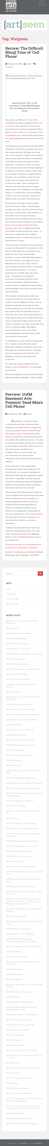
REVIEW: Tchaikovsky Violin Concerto (21, 846)
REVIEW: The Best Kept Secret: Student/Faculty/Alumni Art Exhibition (21, 940)
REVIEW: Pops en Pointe (16, 735)
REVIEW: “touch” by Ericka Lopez (19, 1078)
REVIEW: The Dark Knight (17, 674)
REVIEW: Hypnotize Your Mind (18, 1020)
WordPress (38, 1143)
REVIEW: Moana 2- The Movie (18, 929)
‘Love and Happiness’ (20, 367)
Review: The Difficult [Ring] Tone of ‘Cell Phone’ (24, 52)
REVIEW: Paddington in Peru (18, 664)
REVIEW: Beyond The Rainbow (18, 704)
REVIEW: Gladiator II (14, 979)
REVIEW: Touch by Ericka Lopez (19, 1118)
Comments (12, 599)
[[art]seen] (11, 3)
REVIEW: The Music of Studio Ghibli (21, 823)
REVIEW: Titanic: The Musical (18, 649)
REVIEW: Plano (12, 1083)
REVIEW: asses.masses (15, 659)
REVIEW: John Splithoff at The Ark (20, 740)
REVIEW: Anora (12, 1063)
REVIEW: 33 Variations (15, 1035)
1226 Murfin (23, 537)
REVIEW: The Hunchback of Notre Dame (22, 669)
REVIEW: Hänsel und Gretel (17, 1030)
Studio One (26, 534)
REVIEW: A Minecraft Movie (17, 643)
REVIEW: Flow (12, 818)
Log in (8, 588)
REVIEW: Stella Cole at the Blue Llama (21, 1050)
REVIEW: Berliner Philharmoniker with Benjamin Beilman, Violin (21, 1008)
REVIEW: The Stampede (16, 916)
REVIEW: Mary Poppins (15, 861)
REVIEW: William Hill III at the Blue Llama (22, 1068)
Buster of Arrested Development (19, 225)
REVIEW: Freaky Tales (15, 750)
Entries (11, 594)
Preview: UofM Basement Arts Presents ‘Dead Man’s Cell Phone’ (24, 400)
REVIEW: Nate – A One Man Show (20, 934)
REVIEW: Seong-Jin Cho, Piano (18, 755)
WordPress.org (12, 604)
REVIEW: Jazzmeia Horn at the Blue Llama (23, 788)
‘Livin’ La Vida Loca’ (19, 132)
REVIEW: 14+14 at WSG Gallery (19, 851)
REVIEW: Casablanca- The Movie (19, 801)
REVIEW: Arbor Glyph (15, 1113)
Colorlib (23, 1143)
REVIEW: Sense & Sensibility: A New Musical (24, 654)
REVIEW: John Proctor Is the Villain (20, 1025)
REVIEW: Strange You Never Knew (20, 745)
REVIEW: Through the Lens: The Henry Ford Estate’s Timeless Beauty (24, 1099)
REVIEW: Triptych (13, 692)
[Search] (40, 573)
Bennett (28, 64)
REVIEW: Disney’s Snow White (18, 633)
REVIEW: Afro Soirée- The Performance (22, 1014)
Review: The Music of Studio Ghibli (20, 709)
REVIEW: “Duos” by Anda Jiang (18, 1093)
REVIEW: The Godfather (16, 806)
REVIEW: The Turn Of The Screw (20, 730)
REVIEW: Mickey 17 (14, 760)
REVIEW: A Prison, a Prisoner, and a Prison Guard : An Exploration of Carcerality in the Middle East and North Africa (23, 901)
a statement (24, 472)
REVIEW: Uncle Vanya (15, 1045)
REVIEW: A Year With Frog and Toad (21, 778)
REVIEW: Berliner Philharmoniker (19, 1002)
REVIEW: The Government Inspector (21, 719)
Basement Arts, (20, 498)
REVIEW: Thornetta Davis (16, 956)
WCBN (39, 377)
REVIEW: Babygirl (13, 951)
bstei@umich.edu (20, 552)
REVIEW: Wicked (13, 997)
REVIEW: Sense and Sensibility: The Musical (24, 783)
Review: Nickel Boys (14, 725)
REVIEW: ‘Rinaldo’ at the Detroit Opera (22, 841)
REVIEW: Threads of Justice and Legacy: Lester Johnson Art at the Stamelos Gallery (23, 1107)
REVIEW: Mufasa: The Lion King (19, 992)
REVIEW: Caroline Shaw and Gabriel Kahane (24, 946)
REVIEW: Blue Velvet (14, 969)
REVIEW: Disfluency (14, 974)
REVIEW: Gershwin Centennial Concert (22, 828)
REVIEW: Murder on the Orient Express (22, 1123)
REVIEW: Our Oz (13, 628)
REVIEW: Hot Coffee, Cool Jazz (18, 856)
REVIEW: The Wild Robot (16, 638)
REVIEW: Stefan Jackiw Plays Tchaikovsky (23, 714)
